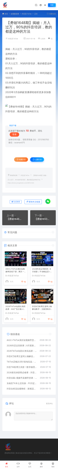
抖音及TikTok (27, 14)
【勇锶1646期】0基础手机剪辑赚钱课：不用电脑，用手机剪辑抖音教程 (15, 218)
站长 (12, 281)
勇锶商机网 (13, 175)
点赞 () (38, 159)
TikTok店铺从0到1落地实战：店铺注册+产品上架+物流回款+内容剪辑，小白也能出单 (22, 361)
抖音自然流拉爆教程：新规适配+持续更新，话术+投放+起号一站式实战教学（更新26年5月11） (22, 388)
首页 (6, 14)
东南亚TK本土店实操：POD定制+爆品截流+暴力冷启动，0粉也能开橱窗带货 (22, 383)
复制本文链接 (34, 202)
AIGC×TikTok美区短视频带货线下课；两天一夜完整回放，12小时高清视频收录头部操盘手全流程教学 (15, 270)
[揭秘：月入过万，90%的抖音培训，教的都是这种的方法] (29, 109)
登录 (52, 5)
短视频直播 (15, 14)
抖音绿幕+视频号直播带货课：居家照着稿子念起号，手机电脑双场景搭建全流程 (22, 378)
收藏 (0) (22, 159)
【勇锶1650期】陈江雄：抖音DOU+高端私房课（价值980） (43, 218)
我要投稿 (52, 14)
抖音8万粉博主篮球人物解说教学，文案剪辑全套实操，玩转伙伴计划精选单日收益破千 (42, 308)
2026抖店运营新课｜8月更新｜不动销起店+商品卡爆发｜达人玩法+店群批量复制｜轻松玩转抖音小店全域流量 (42, 270)
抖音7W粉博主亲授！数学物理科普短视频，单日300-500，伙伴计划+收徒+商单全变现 (22, 367)
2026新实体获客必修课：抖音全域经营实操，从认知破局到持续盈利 (22, 372)
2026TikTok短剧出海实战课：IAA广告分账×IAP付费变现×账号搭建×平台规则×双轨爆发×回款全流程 (16, 308)
